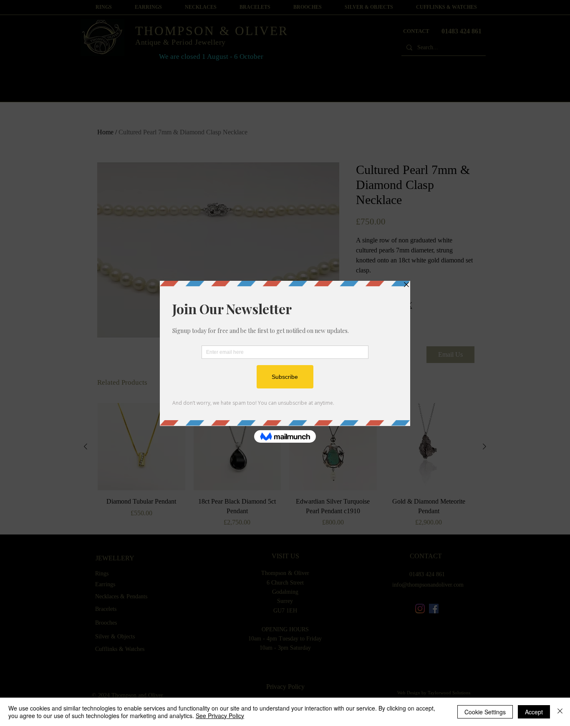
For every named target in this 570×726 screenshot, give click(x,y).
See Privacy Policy (220, 715)
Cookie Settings (485, 712)
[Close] (560, 711)
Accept (534, 712)
